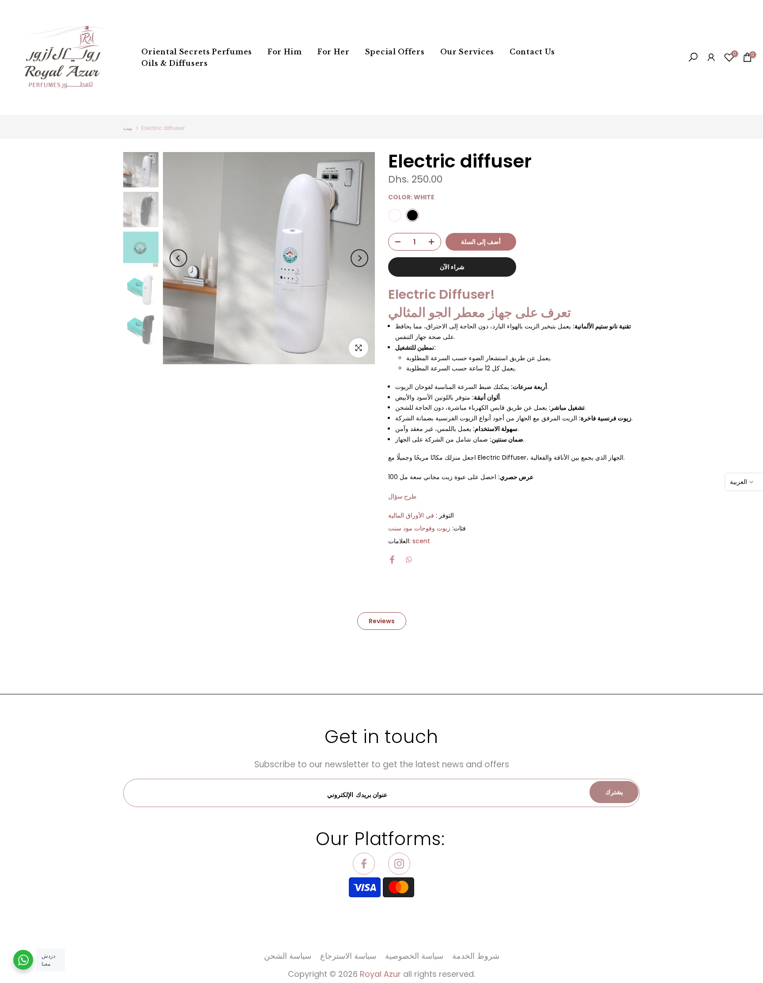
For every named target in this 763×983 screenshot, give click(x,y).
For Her (333, 51)
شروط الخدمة (475, 955)
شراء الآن (452, 267)
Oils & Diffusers (174, 63)
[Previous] (178, 258)
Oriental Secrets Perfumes (196, 51)
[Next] (359, 258)
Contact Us (532, 51)
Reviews (382, 620)
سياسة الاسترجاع (348, 955)
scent (421, 541)
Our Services (467, 51)
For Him (285, 51)
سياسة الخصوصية (414, 955)
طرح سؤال (402, 496)
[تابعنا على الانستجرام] (399, 864)
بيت (127, 128)
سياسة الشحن (287, 955)
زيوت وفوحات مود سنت (419, 528)
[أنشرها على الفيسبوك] (392, 560)
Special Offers (395, 51)
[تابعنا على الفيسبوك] (364, 864)
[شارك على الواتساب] (409, 560)
